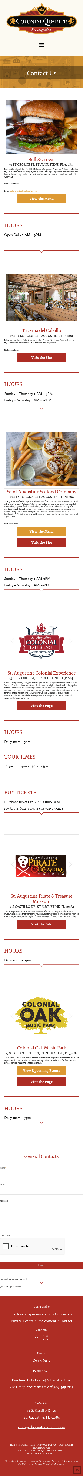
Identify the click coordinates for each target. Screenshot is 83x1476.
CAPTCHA (5, 1235)
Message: (4, 1201)
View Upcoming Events (41, 1070)
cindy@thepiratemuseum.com (41, 1427)
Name (3, 1168)
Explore (17, 1314)
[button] (41, 45)
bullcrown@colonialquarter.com (23, 191)
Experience (35, 1314)
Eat (49, 1314)
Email (3, 1184)
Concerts (62, 1314)
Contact (65, 1321)
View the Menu (41, 198)
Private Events (22, 1321)
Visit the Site (41, 357)
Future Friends (50, 1453)
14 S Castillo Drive (57, 1380)
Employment (46, 1321)
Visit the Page (41, 705)
